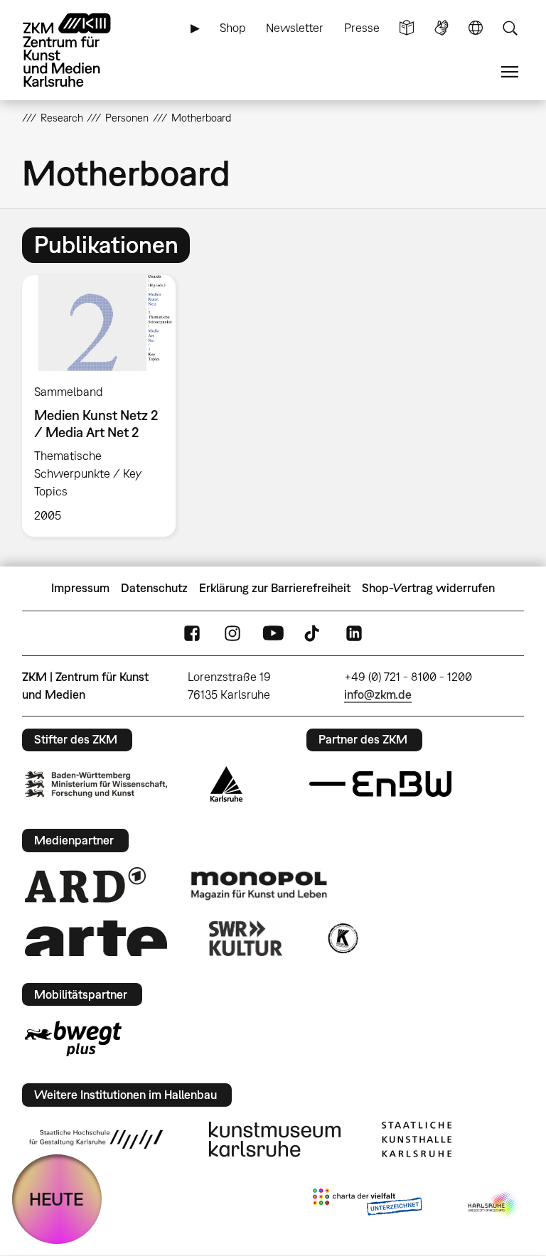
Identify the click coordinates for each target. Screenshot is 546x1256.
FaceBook (192, 633)
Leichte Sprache (406, 28)
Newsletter (294, 28)
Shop (233, 28)
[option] (105, 406)
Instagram (232, 633)
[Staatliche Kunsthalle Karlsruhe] (416, 1139)
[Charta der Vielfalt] (367, 1205)
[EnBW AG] (380, 784)
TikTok (313, 633)
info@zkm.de (378, 694)
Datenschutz (154, 588)
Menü (510, 72)
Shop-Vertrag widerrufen (428, 588)
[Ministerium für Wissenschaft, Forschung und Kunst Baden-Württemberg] (96, 784)
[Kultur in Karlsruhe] (342, 938)
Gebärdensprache (441, 28)
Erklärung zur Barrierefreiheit (274, 588)
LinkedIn (354, 633)
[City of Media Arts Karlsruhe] (493, 1205)
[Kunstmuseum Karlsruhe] (275, 1139)
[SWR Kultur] (246, 938)
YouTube (273, 633)
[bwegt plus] (73, 1038)
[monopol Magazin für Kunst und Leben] (259, 885)
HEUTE (56, 1198)
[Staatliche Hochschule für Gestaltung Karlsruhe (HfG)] (96, 1139)
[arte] (96, 937)
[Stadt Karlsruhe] (226, 784)
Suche (510, 28)
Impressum (80, 588)
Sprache (475, 28)
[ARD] (85, 885)
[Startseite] (79, 50)
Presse (362, 28)
